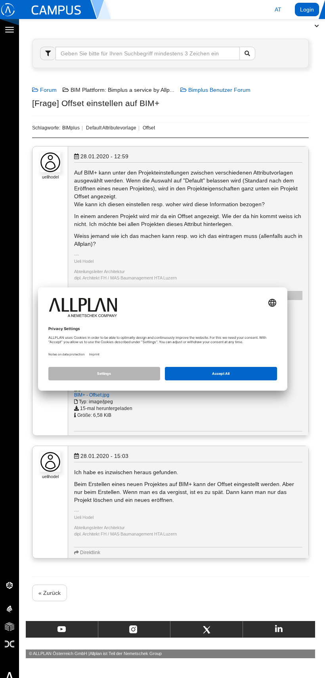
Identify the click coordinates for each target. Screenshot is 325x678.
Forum (47, 90)
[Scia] (9, 609)
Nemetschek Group (143, 653)
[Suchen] (247, 53)
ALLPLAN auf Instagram (134, 629)
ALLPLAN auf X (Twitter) (206, 629)
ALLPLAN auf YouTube (61, 629)
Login (307, 9)
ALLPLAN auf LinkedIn (279, 629)
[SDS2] (9, 585)
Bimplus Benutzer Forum (218, 90)
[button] (278, 9)
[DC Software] (9, 643)
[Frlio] (9, 626)
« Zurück (49, 593)
